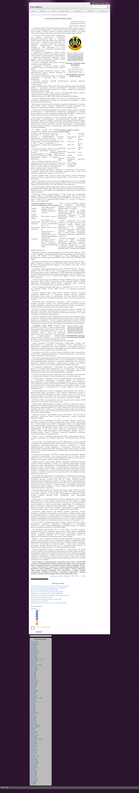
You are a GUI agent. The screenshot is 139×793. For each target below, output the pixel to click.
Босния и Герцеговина (36, 659)
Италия (32, 686)
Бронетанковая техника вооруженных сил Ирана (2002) (44, 590)
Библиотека (43, 11)
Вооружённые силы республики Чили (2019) (41, 597)
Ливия (32, 709)
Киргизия (33, 695)
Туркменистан (34, 755)
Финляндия (33, 762)
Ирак (32, 687)
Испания (33, 685)
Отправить (39, 631)
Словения (33, 746)
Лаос (32, 705)
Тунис (32, 754)
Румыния (33, 737)
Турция (32, 757)
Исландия (33, 683)
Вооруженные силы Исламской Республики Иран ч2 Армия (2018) (47, 591)
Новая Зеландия (35, 726)
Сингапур (33, 743)
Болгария (33, 658)
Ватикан (33, 663)
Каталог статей (65, 11)
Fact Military (36, 7)
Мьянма (32, 722)
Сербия (32, 741)
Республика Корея (35, 698)
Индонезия (33, 680)
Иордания (33, 681)
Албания (33, 645)
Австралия (33, 641)
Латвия (32, 707)
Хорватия (33, 764)
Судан (32, 748)
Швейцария (33, 770)
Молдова (33, 717)
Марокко (33, 719)
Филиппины (33, 761)
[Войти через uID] (37, 612)
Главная (33, 11)
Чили (32, 768)
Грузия (32, 673)
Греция (32, 672)
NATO (32, 782)
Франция (33, 763)
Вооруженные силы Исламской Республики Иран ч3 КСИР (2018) (47, 593)
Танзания (33, 753)
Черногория (33, 767)
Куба (32, 703)
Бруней (32, 662)
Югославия (33, 777)
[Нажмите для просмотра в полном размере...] (75, 50)
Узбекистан (33, 758)
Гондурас (33, 671)
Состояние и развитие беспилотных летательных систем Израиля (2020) (48, 602)
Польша (32, 736)
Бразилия (33, 660)
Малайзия (33, 712)
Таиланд (33, 750)
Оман (32, 730)
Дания (32, 674)
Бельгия (33, 656)
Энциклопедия (77, 11)
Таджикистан (34, 749)
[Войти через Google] (37, 621)
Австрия (33, 642)
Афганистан (33, 651)
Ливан (32, 708)
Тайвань (33, 752)
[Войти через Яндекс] (37, 619)
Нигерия (33, 723)
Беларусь (33, 655)
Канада (32, 692)
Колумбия (33, 700)
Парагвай (33, 732)
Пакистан (33, 731)
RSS (108, 3)
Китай (32, 696)
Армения (33, 650)
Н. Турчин (38, 579)
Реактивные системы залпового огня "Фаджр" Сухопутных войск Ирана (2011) (50, 586)
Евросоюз (33, 780)
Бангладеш (33, 653)
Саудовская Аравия (35, 739)
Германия (33, 669)
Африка (32, 781)
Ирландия (33, 682)
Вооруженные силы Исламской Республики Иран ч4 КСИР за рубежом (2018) (50, 595)
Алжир (32, 646)
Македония (33, 713)
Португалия (33, 735)
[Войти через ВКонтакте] (37, 614)
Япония (32, 779)
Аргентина (33, 649)
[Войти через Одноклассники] (37, 624)
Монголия (33, 721)
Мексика (33, 716)
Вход (103, 3)
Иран (32, 689)
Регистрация (96, 3)
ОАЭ (32, 728)
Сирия (32, 744)
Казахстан (33, 690)
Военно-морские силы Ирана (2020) (39, 601)
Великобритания (35, 664)
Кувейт (32, 704)
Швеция (32, 771)
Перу (32, 734)
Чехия (32, 766)
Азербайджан (34, 644)
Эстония (33, 773)
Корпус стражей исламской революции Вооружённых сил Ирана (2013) (48, 588)
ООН (32, 784)
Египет (32, 676)
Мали (32, 714)
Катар (32, 694)
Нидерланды (34, 725)
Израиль (33, 677)
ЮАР (32, 776)
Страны (53, 11)
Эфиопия (33, 775)
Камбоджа (33, 691)
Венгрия (33, 665)
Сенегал (33, 740)
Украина (32, 759)
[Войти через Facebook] (37, 616)
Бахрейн (33, 654)
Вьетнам (33, 668)
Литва (32, 710)
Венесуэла (33, 667)
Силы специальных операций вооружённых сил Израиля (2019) (46, 599)
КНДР (32, 699)
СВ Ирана (45, 579)
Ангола (32, 647)
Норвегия (33, 727)
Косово (32, 701)
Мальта (32, 718)
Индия (32, 678)
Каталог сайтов (103, 11)
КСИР (33, 579)
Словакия (33, 745)
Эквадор (33, 772)
